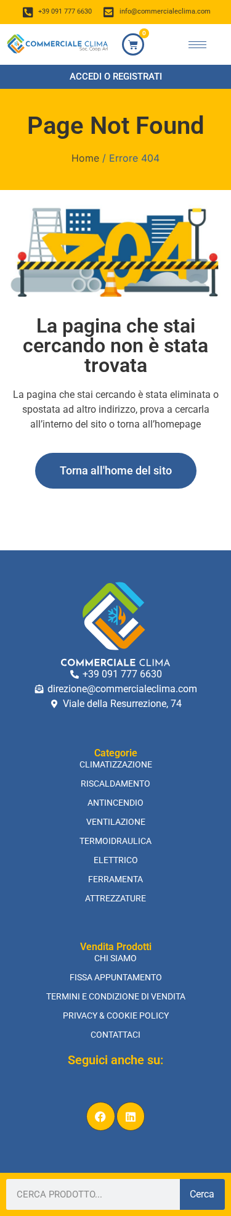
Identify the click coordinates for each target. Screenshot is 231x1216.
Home (85, 158)
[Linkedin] (130, 1116)
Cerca (202, 1194)
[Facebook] (100, 1116)
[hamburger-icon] (197, 44)
